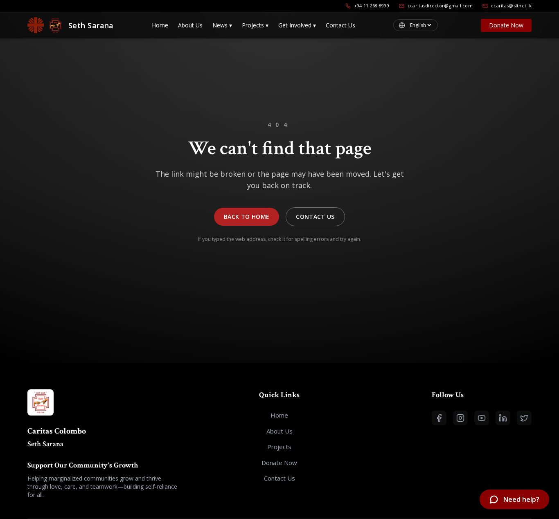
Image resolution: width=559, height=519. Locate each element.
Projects (255, 25)
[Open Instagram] (460, 418)
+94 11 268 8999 (371, 5)
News (222, 25)
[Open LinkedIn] (503, 418)
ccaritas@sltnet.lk (511, 5)
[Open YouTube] (481, 418)
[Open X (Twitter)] (524, 418)
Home (160, 25)
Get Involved (297, 25)
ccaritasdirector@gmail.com (440, 5)
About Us (190, 25)
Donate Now (506, 25)
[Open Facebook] (439, 418)
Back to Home (246, 216)
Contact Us (340, 25)
